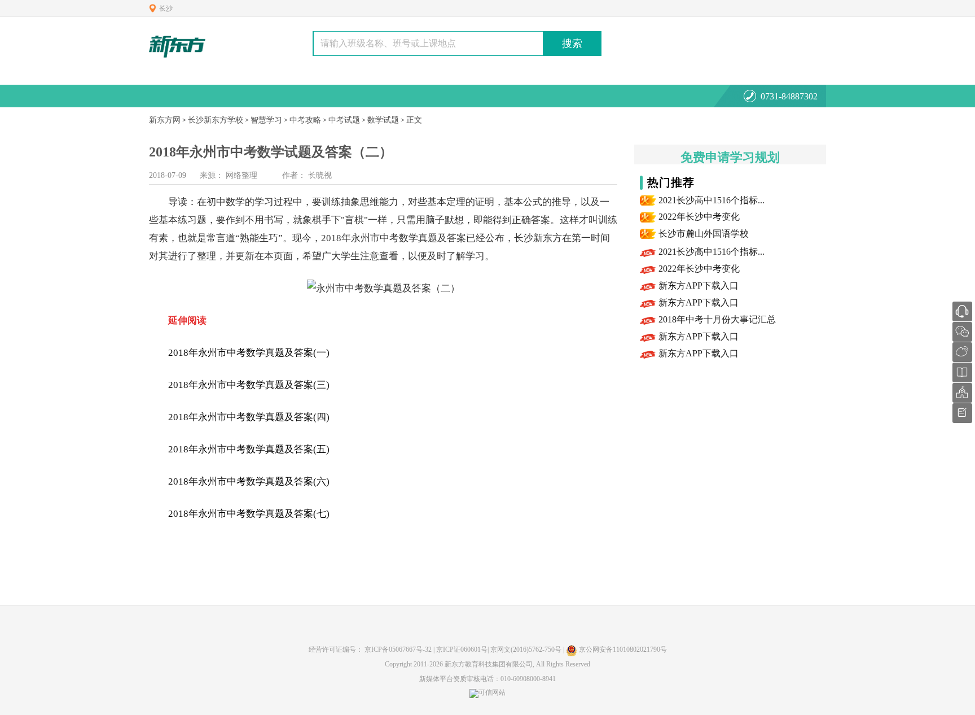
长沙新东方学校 (215, 120)
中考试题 (344, 120)
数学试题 (383, 120)
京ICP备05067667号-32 (398, 649)
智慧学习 (266, 120)
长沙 (166, 8)
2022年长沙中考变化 (699, 216)
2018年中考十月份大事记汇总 (717, 319)
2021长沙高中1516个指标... (711, 200)
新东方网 (165, 120)
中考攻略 (305, 120)
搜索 (572, 43)
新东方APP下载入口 (698, 285)
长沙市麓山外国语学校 (703, 233)
